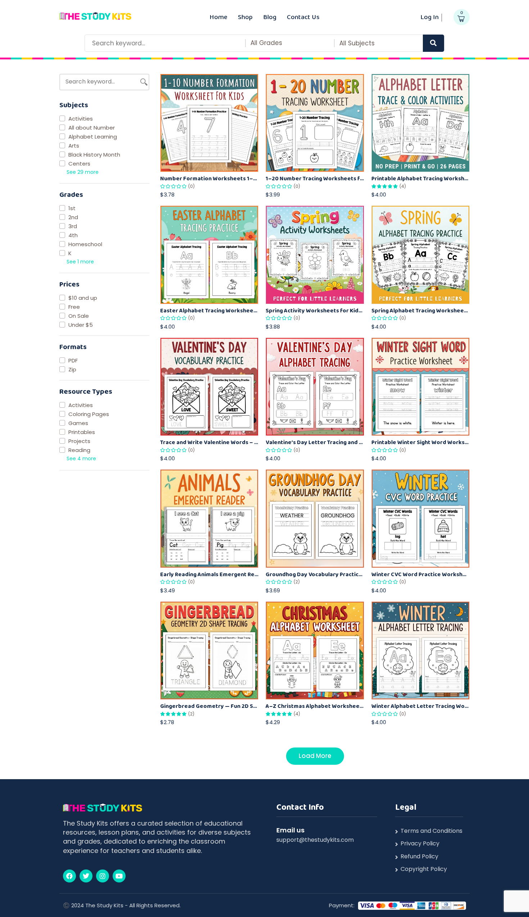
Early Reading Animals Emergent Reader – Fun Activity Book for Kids (209, 574)
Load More (315, 755)
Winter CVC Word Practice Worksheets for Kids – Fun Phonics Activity (420, 574)
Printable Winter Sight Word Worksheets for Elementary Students (420, 442)
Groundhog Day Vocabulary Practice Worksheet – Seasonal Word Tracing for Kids (315, 574)
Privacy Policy (420, 844)
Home (218, 17)
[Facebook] (69, 875)
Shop (245, 17)
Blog (269, 17)
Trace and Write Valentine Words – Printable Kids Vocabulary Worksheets (209, 442)
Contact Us (303, 17)
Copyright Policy (424, 869)
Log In (429, 17)
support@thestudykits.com (315, 840)
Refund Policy (419, 856)
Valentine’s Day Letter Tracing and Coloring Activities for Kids (315, 442)
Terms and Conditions (431, 831)
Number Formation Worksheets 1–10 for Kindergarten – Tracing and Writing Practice (209, 178)
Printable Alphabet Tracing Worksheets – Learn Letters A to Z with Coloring (420, 178)
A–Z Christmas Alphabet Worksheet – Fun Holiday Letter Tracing (315, 706)
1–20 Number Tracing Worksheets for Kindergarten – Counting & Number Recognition (315, 178)
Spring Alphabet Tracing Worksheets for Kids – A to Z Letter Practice (420, 310)
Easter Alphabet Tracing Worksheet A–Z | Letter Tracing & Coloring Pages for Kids (209, 310)
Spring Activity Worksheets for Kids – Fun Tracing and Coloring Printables (315, 310)
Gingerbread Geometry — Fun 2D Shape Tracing (209, 706)
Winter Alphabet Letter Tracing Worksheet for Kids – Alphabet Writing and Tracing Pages (420, 706)
